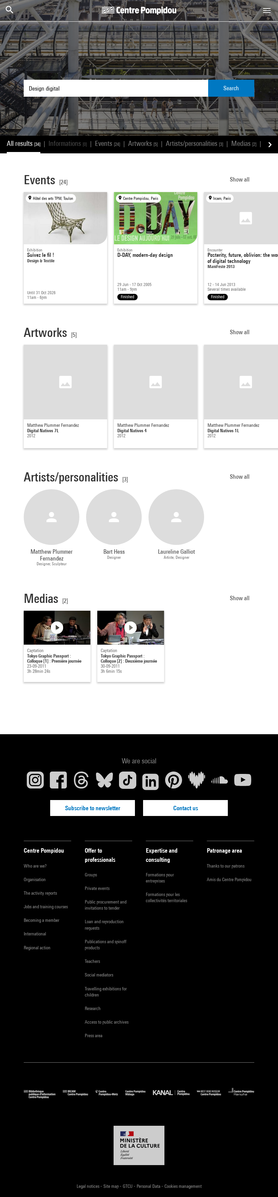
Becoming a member (41, 920)
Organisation (35, 879)
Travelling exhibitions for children (106, 992)
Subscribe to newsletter (92, 808)
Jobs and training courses (46, 906)
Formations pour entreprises (160, 878)
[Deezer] (196, 782)
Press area (93, 1035)
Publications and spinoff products (105, 944)
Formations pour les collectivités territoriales (166, 897)
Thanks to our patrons (225, 866)
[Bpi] (43, 1096)
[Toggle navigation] (267, 10)
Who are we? (35, 866)
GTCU (128, 1186)
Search (231, 88)
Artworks (143, 143)
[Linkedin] (150, 782)
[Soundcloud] (219, 782)
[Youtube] (242, 782)
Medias (243, 143)
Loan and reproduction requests (104, 924)
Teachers (92, 961)
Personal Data (149, 1186)
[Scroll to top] (262, 1181)
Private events (97, 888)
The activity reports (40, 893)
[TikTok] (127, 782)
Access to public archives (106, 1022)
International (35, 933)
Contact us (185, 808)
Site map (111, 1186)
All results (23, 143)
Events (107, 143)
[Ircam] (79, 1096)
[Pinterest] (173, 782)
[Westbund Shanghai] (213, 1096)
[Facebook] (58, 782)
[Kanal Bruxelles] (175, 1096)
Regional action (37, 947)
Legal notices (88, 1186)
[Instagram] (35, 782)
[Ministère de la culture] (139, 1145)
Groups (91, 874)
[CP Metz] (110, 1096)
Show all (240, 179)
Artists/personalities (194, 143)
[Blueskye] (104, 782)
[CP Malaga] (139, 1096)
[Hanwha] (241, 1096)
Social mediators (99, 974)
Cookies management (183, 1186)
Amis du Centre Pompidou (229, 879)
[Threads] (81, 782)
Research (93, 1008)
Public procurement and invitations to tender (105, 905)
